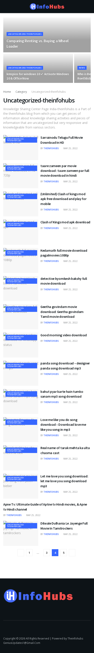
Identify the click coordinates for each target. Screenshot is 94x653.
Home (7, 92)
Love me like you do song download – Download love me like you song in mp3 (63, 424)
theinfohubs (51, 148)
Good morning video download (63, 335)
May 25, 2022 (70, 148)
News (82, 67)
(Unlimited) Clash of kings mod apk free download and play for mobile (63, 199)
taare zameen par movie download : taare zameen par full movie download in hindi (64, 171)
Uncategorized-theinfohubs (25, 33)
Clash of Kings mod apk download (65, 222)
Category (21, 92)
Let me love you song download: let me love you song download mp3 (64, 481)
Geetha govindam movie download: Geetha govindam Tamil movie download (62, 311)
